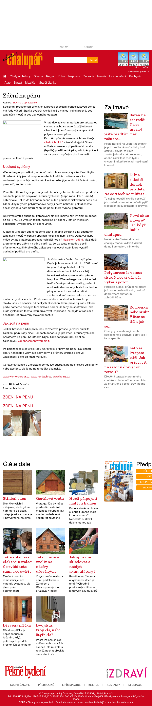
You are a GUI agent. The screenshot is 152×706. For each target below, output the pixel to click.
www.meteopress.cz (138, 71)
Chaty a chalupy (20, 76)
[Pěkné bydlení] (25, 672)
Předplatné (46, 685)
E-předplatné (71, 685)
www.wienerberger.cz (16, 376)
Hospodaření (117, 76)
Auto (7, 82)
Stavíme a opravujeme (25, 102)
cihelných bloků (53, 142)
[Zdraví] (126, 672)
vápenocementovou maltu (34, 340)
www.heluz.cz (61, 376)
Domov (88, 47)
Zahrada (88, 76)
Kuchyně (135, 76)
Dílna (61, 76)
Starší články (47, 82)
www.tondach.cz (41, 376)
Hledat (93, 60)
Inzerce (93, 685)
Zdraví (64, 47)
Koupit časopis (20, 685)
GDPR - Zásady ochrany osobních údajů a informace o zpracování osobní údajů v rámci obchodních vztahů (76, 702)
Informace (135, 685)
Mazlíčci (30, 82)
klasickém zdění (73, 239)
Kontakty (113, 685)
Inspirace (74, 76)
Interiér (101, 76)
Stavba (38, 76)
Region (50, 76)
